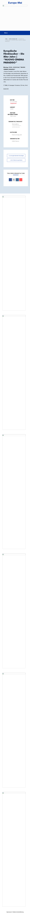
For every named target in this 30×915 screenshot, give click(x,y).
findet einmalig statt (13, 38)
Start (6, 38)
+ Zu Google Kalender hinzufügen (16, 155)
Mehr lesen (13, 116)
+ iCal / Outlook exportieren (16, 160)
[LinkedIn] (17, 179)
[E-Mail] (20, 179)
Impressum (9, 912)
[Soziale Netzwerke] (13, 179)
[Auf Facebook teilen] (10, 179)
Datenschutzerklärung (18, 912)
